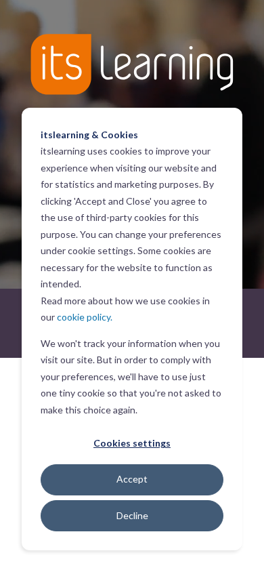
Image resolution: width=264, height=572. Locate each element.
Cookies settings (132, 443)
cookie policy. (84, 317)
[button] (132, 552)
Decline (132, 515)
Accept (132, 479)
